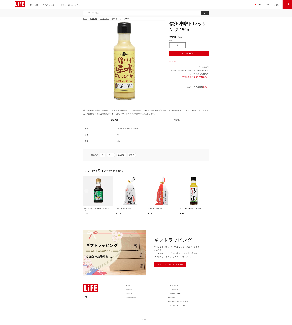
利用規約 (171, 297)
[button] (35, 5)
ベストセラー (104, 19)
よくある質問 (173, 289)
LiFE (148, 319)
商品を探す (93, 19)
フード (111, 155)
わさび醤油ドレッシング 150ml (190, 209)
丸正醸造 (121, 155)
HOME (128, 285)
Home (85, 19)
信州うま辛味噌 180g (155, 209)
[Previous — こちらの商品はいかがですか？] (86, 191)
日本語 (259, 4)
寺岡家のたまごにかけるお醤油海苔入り (97, 209)
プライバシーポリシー (176, 305)
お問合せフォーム (174, 293)
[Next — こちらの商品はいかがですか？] (205, 191)
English (267, 4)
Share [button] (174, 61)
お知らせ (129, 293)
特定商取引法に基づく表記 (178, 301)
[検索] (205, 13)
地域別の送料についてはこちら (195, 77)
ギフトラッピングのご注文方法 (170, 264)
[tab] (114, 120)
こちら (206, 87)
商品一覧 (129, 289)
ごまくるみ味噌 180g (123, 209)
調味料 (131, 155)
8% (103, 155)
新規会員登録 (131, 297)
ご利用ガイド (173, 285)
